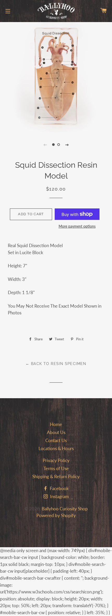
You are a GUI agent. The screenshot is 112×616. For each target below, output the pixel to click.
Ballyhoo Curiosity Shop (65, 508)
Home (56, 424)
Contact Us (56, 440)
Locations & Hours (56, 448)
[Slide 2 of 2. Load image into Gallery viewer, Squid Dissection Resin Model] (58, 144)
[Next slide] (67, 144)
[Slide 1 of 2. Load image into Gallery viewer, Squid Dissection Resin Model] (53, 144)
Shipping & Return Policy (56, 476)
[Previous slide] (45, 144)
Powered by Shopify (56, 515)
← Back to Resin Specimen (56, 364)
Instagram (59, 496)
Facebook (59, 488)
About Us (56, 432)
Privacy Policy (56, 460)
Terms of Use (56, 468)
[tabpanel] (56, 76)
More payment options (77, 226)
